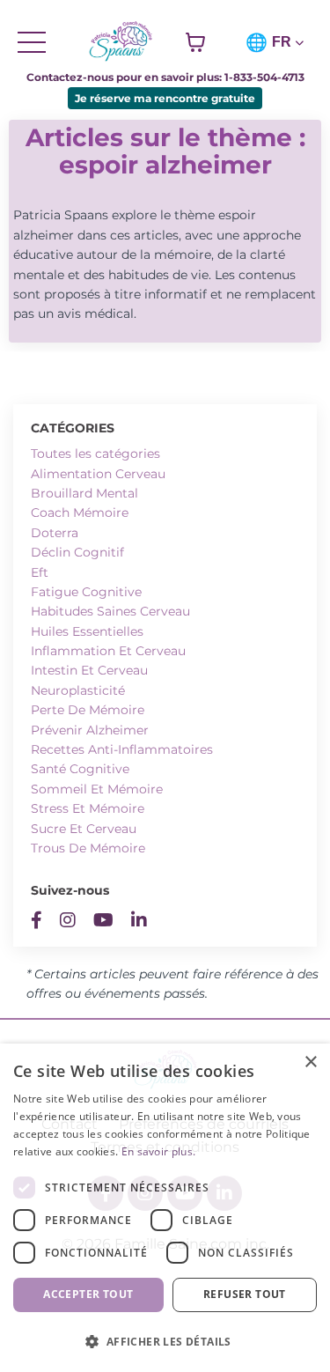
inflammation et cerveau (108, 651)
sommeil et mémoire (97, 789)
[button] (165, 1341)
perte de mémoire (87, 710)
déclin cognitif (77, 552)
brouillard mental (84, 493)
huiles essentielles (87, 631)
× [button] (310, 1062)
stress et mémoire (87, 808)
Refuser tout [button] (244, 1294)
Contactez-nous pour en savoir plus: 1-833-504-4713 (165, 77)
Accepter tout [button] (88, 1294)
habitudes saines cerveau (110, 611)
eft (39, 572)
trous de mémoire (88, 848)
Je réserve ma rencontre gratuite (165, 98)
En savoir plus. (158, 1151)
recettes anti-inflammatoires (122, 749)
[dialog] (165, 1208)
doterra (54, 533)
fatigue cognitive (86, 592)
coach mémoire (79, 512)
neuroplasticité (78, 690)
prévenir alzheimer (90, 730)
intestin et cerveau (89, 670)
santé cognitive (80, 769)
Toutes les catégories (95, 453)
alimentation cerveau (98, 474)
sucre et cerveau (83, 829)
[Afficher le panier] (195, 42)
